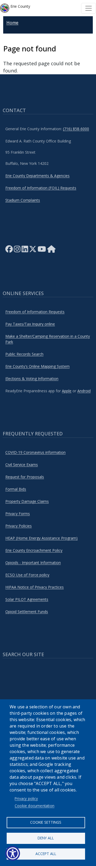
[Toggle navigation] (88, 8)
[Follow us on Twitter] (33, 250)
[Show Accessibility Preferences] (12, 853)
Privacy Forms (17, 513)
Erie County (19, 6)
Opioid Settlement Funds (26, 611)
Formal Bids (15, 489)
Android (84, 390)
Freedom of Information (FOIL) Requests (40, 187)
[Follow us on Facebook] (9, 250)
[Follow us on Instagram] (17, 250)
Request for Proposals (24, 476)
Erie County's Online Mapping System (37, 366)
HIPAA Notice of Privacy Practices (34, 587)
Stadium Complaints (22, 200)
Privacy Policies (18, 525)
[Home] (51, 250)
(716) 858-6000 (76, 128)
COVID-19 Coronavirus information (35, 452)
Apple (66, 390)
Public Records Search (24, 354)
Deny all (46, 837)
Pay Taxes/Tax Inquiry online (30, 323)
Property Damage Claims (27, 501)
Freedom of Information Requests (35, 311)
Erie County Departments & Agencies (37, 175)
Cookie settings (45, 822)
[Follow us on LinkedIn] (25, 250)
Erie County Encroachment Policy (33, 550)
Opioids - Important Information (33, 562)
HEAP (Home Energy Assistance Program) (41, 538)
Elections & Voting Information (31, 378)
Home (12, 23)
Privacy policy (26, 798)
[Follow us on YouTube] (42, 250)
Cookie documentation (34, 805)
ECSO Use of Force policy (27, 574)
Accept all (45, 853)
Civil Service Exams (21, 464)
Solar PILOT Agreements (26, 599)
